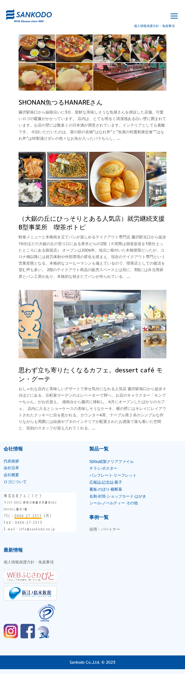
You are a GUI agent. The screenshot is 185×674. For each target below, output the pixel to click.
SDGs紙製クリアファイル (111, 461)
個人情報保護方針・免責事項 (154, 26)
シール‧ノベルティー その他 (113, 503)
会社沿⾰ (11, 467)
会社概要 (11, 474)
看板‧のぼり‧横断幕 (105, 489)
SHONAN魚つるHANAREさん (61, 102)
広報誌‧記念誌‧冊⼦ (105, 482)
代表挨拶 (11, 461)
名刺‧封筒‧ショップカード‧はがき (117, 496)
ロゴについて (15, 481)
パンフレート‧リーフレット (113, 475)
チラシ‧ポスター (103, 468)
